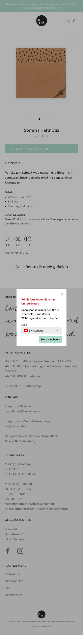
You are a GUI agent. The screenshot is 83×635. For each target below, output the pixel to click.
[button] (61, 294)
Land (24, 324)
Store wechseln (50, 339)
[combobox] (34, 330)
